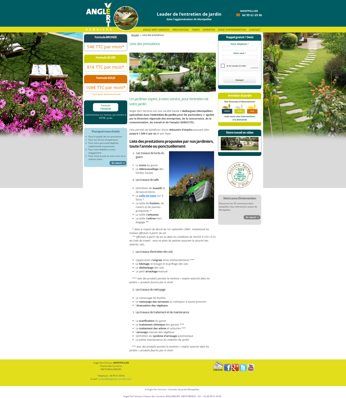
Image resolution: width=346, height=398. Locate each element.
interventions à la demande (243, 118)
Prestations (180, 29)
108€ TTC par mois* (105, 87)
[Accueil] (111, 16)
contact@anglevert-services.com (115, 379)
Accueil (135, 35)
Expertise (209, 29)
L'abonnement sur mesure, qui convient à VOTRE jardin (105, 116)
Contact (255, 29)
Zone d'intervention (232, 29)
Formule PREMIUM (105, 107)
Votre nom (240, 53)
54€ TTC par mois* (105, 47)
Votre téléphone (240, 44)
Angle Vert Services (156, 29)
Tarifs (196, 29)
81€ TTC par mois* (105, 67)
